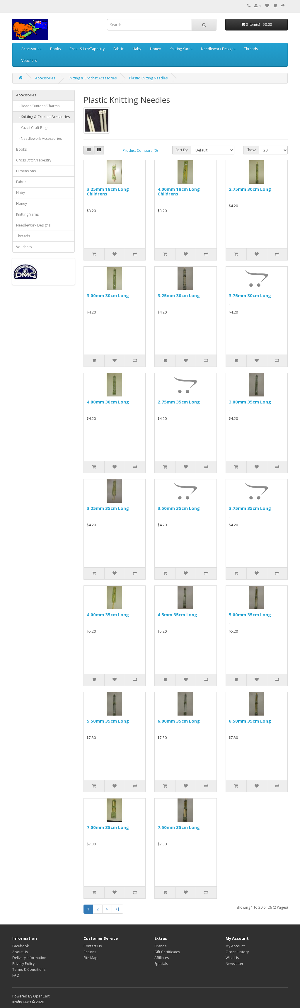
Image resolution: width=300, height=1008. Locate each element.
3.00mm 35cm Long (250, 402)
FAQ (15, 975)
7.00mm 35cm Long (108, 827)
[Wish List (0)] (267, 5)
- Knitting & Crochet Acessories (43, 116)
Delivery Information (29, 957)
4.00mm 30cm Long (108, 402)
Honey (155, 48)
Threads (251, 48)
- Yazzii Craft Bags (32, 127)
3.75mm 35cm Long (250, 508)
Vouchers (29, 60)
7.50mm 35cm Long (179, 827)
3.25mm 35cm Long (108, 508)
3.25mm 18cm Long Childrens (108, 191)
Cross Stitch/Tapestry (87, 48)
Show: (251, 149)
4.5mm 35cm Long (177, 614)
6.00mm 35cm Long (179, 721)
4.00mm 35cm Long (108, 614)
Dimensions (26, 170)
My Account (235, 946)
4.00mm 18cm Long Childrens (179, 191)
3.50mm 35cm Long (179, 508)
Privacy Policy (23, 963)
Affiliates (161, 957)
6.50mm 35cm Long (250, 721)
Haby (136, 48)
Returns (89, 951)
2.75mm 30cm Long (250, 189)
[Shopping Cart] (275, 5)
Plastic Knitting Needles (148, 78)
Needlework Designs (218, 48)
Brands (160, 946)
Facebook (20, 946)
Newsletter (234, 963)
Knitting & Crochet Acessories (92, 78)
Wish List (233, 957)
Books (55, 48)
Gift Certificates (167, 951)
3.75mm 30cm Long (250, 295)
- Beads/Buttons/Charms (37, 105)
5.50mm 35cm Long (108, 721)
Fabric (118, 48)
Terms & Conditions (28, 969)
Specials (161, 963)
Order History (237, 951)
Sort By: (181, 149)
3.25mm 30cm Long (179, 295)
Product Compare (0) (140, 150)
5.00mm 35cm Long (250, 614)
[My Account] (257, 5)
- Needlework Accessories (39, 138)
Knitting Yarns (181, 48)
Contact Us (92, 946)
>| (117, 909)
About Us (20, 951)
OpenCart (41, 996)
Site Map (90, 957)
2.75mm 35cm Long (179, 402)
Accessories (31, 48)
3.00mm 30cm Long (108, 295)
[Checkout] (283, 5)
